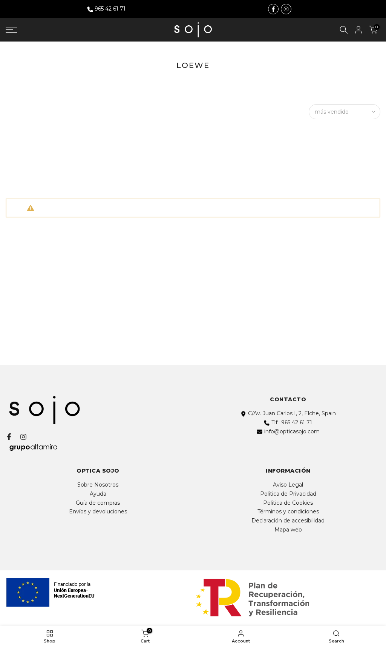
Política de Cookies (288, 502)
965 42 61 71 (110, 8)
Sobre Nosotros (97, 484)
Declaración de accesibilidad (288, 520)
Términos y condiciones (288, 511)
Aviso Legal (288, 484)
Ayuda (98, 493)
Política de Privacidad (288, 493)
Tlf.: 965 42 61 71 (291, 422)
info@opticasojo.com (292, 431)
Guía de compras (98, 502)
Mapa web (288, 529)
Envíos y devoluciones (98, 511)
